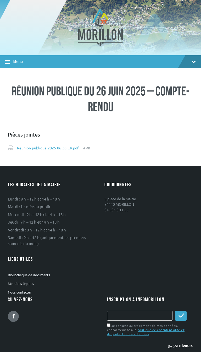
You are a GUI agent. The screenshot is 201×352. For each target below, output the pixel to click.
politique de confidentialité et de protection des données (146, 332)
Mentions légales (21, 283)
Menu (18, 61)
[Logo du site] (101, 45)
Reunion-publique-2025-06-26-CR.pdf (48, 147)
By (171, 346)
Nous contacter (19, 292)
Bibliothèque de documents (29, 275)
